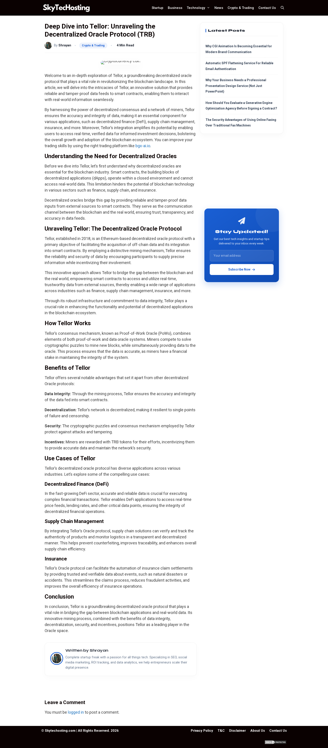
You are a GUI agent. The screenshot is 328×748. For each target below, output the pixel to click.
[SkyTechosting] (67, 8)
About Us (257, 731)
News (218, 8)
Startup (157, 8)
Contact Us (267, 8)
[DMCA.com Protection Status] (275, 743)
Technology (196, 8)
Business (175, 8)
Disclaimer (237, 731)
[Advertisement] (241, 173)
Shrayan (64, 45)
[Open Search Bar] (282, 8)
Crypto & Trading (241, 8)
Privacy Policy (202, 731)
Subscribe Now (239, 269)
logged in (76, 712)
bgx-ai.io (142, 145)
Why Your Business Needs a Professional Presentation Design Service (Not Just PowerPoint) (236, 85)
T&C (221, 731)
